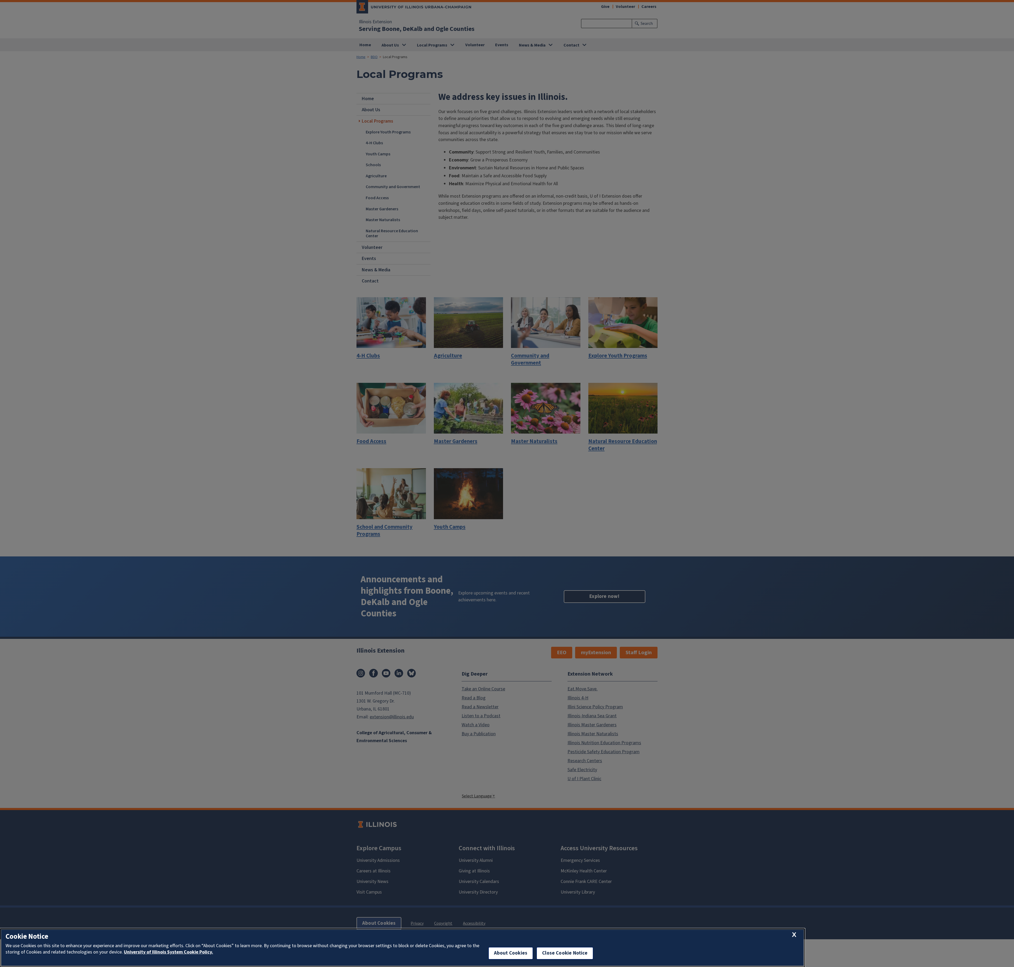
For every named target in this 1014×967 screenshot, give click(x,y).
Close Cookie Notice (565, 953)
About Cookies (510, 953)
